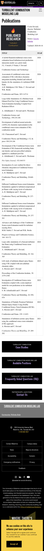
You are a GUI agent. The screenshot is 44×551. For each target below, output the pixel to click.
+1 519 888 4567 (23, 432)
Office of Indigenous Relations (30, 507)
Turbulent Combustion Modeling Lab (22, 406)
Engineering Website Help (11, 414)
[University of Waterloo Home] (8, 3)
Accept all (14, 544)
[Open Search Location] (41, 3)
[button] (32, 3)
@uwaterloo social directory (22, 480)
